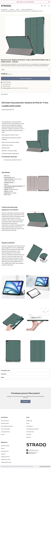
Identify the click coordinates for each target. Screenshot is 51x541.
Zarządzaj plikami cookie (6, 462)
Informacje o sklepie (5, 445)
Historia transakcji (30, 431)
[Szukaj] (41, 6)
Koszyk (27, 423)
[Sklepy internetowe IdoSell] (45, 466)
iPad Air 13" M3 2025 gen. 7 (27, 9)
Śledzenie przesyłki (5, 423)
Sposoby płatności (5, 451)
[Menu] (49, 6)
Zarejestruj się (29, 420)
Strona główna (4, 9)
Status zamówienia (5, 420)
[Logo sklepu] (6, 5)
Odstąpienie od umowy (5, 459)
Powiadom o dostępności (25, 78)
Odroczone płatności (7, 88)
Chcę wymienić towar (5, 431)
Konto (27, 417)
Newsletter (28, 437)
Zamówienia (4, 417)
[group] (25, 36)
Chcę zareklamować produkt (7, 426)
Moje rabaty (28, 434)
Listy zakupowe (29, 426)
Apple (18, 9)
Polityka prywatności (5, 456)
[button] (3, 36)
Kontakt (2, 434)
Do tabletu (12, 9)
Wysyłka (2, 448)
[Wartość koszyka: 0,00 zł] (45, 6)
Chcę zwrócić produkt (5, 428)
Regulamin (3, 454)
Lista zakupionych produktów (32, 428)
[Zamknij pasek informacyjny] (48, 2)
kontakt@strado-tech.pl (34, 450)
